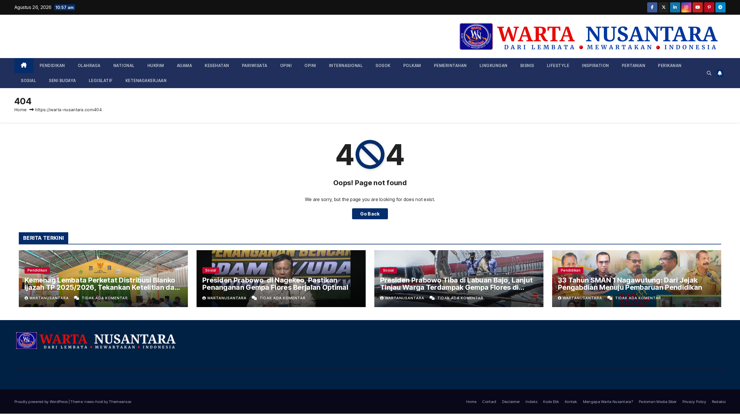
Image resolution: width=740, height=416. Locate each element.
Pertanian (633, 65)
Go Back (370, 214)
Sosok (383, 65)
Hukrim (155, 65)
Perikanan (670, 65)
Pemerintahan (450, 65)
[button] (709, 73)
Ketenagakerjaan (146, 80)
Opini (286, 65)
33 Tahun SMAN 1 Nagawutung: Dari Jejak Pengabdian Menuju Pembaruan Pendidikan (630, 283)
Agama (184, 65)
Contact (489, 401)
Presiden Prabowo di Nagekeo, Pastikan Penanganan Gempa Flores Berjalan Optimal (275, 283)
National (124, 65)
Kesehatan (217, 65)
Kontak (571, 401)
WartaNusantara (49, 298)
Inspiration (595, 65)
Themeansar (120, 401)
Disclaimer (511, 401)
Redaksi (719, 401)
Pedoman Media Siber (658, 401)
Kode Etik (551, 401)
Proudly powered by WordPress (41, 401)
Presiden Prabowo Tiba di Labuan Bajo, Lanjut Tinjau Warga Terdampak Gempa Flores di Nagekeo (456, 287)
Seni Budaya (62, 80)
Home (20, 109)
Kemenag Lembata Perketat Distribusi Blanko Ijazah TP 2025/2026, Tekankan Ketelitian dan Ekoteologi (101, 287)
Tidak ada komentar (105, 298)
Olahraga (89, 65)
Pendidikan (52, 65)
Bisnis (527, 65)
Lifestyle (558, 65)
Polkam (412, 65)
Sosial (28, 80)
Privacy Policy (694, 401)
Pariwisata (254, 65)
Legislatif (101, 80)
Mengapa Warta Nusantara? (608, 401)
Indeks (531, 401)
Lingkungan (494, 65)
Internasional (346, 65)
